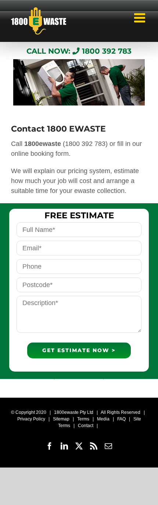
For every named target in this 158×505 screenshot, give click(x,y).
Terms (83, 419)
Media (103, 419)
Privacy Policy (31, 419)
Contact (85, 425)
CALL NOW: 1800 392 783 (79, 51)
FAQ (121, 419)
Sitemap (61, 419)
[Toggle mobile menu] (140, 15)
